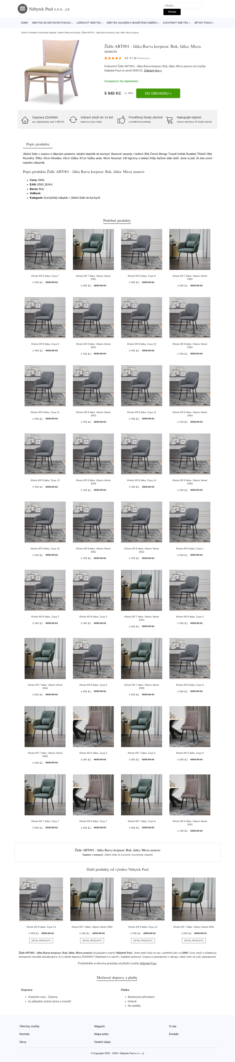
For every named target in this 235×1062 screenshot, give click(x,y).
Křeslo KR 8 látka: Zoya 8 (142, 276)
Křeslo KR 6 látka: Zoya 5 (93, 753)
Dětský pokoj (203, 22)
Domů (24, 22)
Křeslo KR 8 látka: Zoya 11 (45, 412)
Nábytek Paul (112, 70)
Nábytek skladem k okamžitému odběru (132, 22)
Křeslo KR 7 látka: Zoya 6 (142, 753)
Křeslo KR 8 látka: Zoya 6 (190, 684)
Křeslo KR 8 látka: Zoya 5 (93, 684)
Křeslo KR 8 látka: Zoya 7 (45, 276)
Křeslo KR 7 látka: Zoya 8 (142, 821)
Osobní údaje (102, 1042)
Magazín (99, 1026)
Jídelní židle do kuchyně (69, 32)
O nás (172, 1026)
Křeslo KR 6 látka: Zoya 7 (93, 821)
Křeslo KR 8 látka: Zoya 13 (45, 480)
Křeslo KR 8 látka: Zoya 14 (141, 480)
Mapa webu (101, 1034)
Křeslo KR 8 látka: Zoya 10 (141, 344)
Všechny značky (29, 1026)
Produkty (32, 32)
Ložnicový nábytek (89, 22)
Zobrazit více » (153, 70)
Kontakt (173, 1034)
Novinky (24, 1034)
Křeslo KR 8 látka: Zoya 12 (141, 412)
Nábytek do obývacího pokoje (51, 22)
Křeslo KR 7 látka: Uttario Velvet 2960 (92, 927)
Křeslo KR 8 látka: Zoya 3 (93, 616)
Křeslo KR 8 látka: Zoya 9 (45, 344)
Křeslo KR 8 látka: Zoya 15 (45, 548)
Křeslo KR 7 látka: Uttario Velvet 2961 (193, 927)
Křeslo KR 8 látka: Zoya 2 (45, 616)
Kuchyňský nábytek (175, 22)
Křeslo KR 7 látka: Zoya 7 (45, 821)
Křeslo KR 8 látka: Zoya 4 (190, 616)
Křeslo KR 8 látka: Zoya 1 (190, 548)
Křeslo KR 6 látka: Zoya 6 (190, 753)
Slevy (22, 1042)
